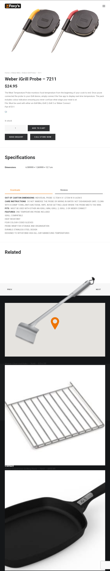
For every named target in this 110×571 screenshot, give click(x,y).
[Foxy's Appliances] (13, 6)
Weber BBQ (15, 73)
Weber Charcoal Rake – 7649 (25, 363)
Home (7, 73)
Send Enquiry (16, 137)
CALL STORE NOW (42, 137)
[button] (104, 6)
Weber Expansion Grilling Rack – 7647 (30, 468)
